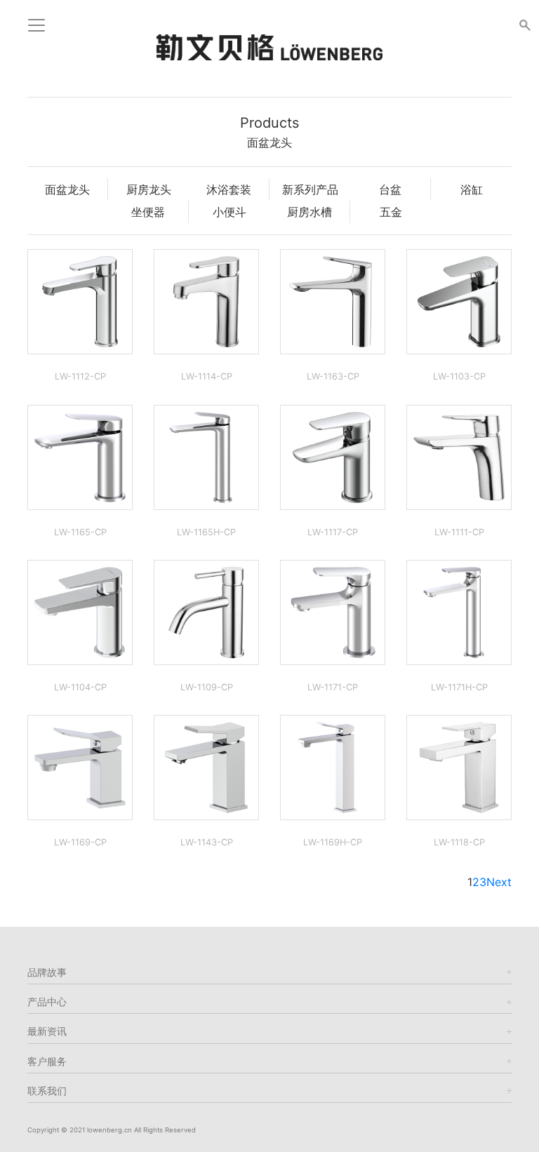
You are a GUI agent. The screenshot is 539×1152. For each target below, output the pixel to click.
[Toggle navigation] (36, 25)
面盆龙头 (67, 189)
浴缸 (471, 189)
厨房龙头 (148, 189)
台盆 (390, 189)
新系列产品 (310, 189)
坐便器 (148, 212)
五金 (391, 212)
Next (499, 882)
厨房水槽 (309, 212)
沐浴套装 (228, 189)
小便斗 (229, 212)
